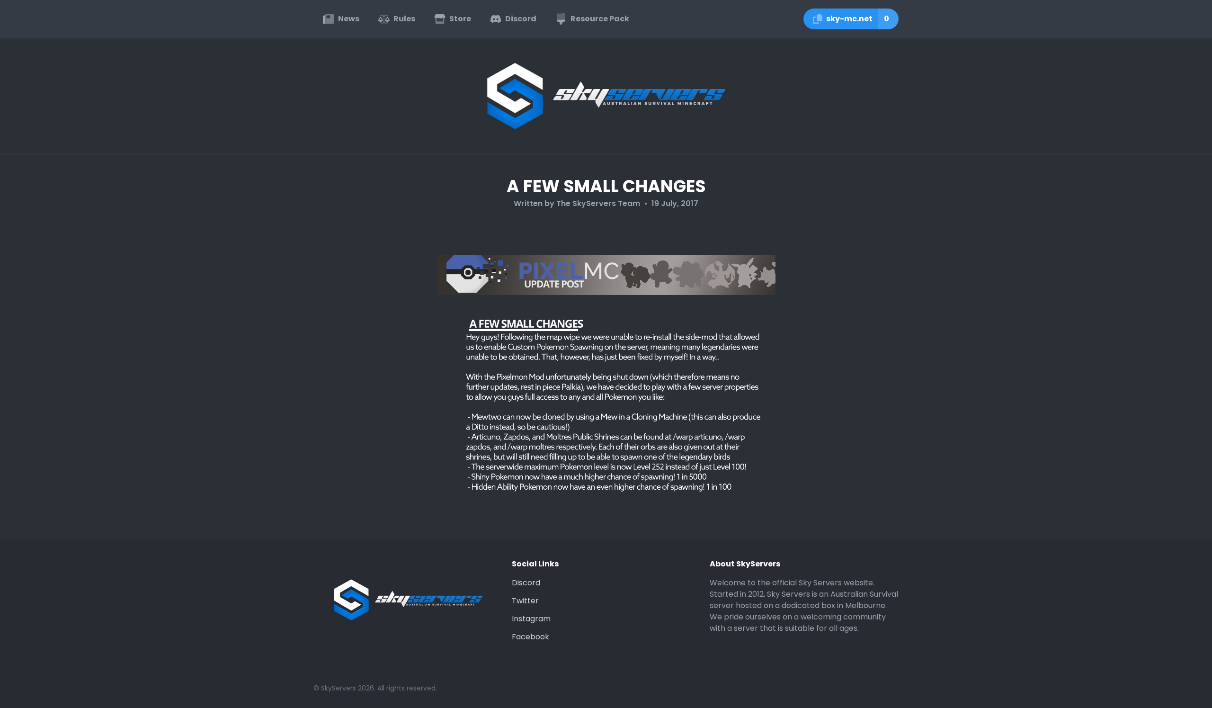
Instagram (531, 618)
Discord (526, 582)
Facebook (530, 636)
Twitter (525, 600)
